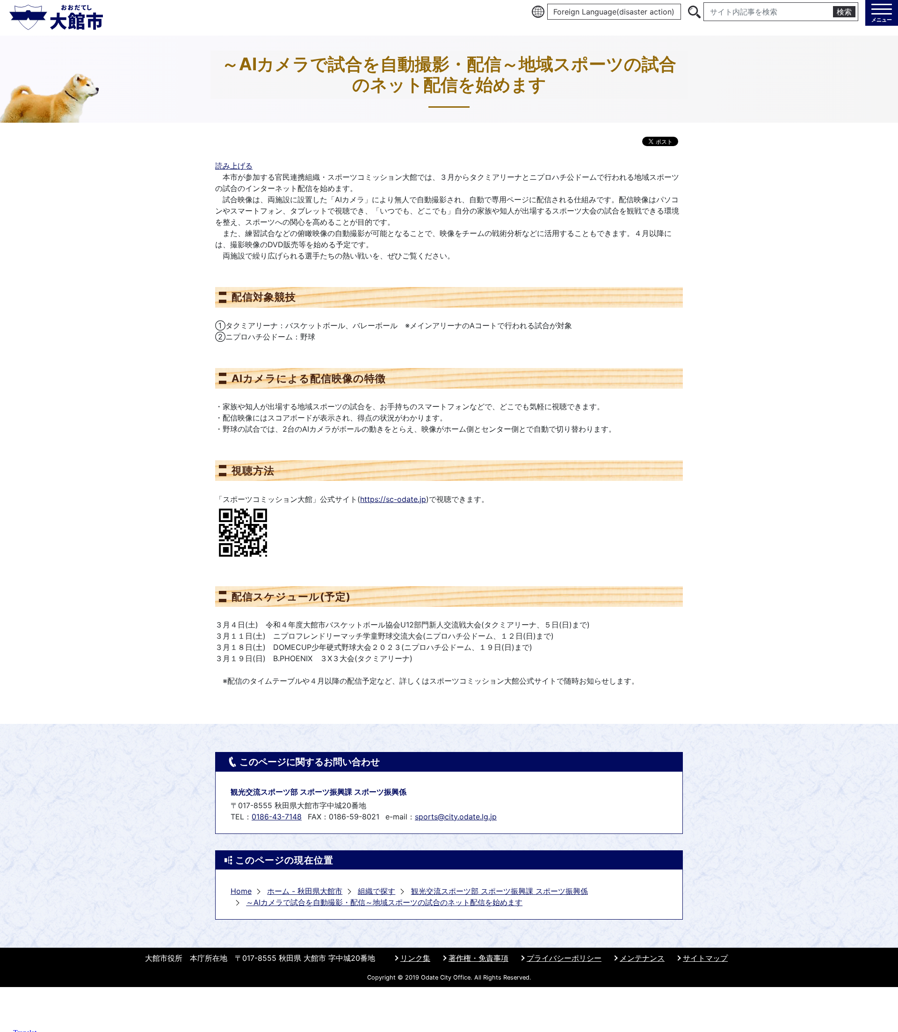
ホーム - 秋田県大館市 (304, 891)
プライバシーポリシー (564, 958)
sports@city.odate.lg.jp (456, 816)
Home (241, 891)
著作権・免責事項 (478, 958)
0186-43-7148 (277, 816)
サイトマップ (705, 958)
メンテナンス (642, 958)
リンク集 (415, 958)
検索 (844, 11)
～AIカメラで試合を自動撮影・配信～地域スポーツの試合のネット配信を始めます (384, 902)
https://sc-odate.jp (393, 499)
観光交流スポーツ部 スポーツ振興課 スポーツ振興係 (499, 891)
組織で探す (376, 891)
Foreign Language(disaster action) (613, 11)
